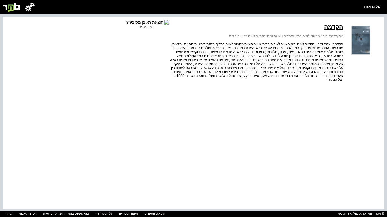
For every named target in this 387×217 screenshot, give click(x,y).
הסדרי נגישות (28, 213)
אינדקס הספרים (154, 213)
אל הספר (335, 80)
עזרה (9, 213)
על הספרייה (104, 213)
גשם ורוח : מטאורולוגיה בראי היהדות (309, 36)
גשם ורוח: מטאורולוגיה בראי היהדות (254, 36)
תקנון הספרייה (128, 213)
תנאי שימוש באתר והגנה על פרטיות (66, 213)
